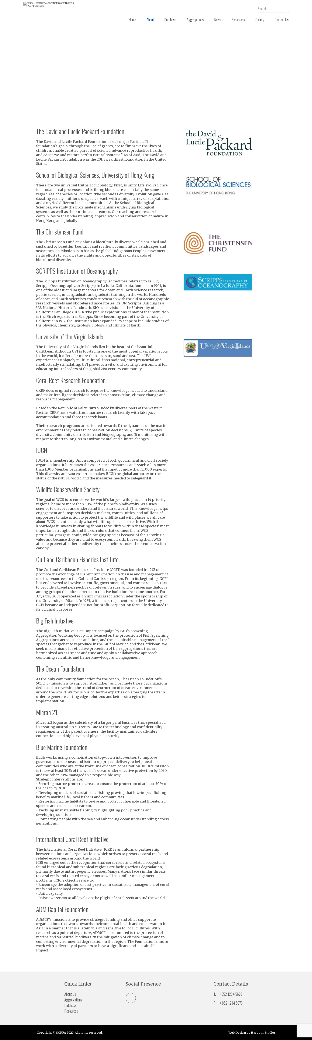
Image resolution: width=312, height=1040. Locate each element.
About (150, 19)
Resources (238, 19)
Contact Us (282, 19)
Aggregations (195, 19)
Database (170, 19)
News (217, 19)
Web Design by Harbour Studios (251, 1032)
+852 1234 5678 (231, 994)
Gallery (260, 19)
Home (132, 19)
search (285, 8)
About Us (70, 994)
